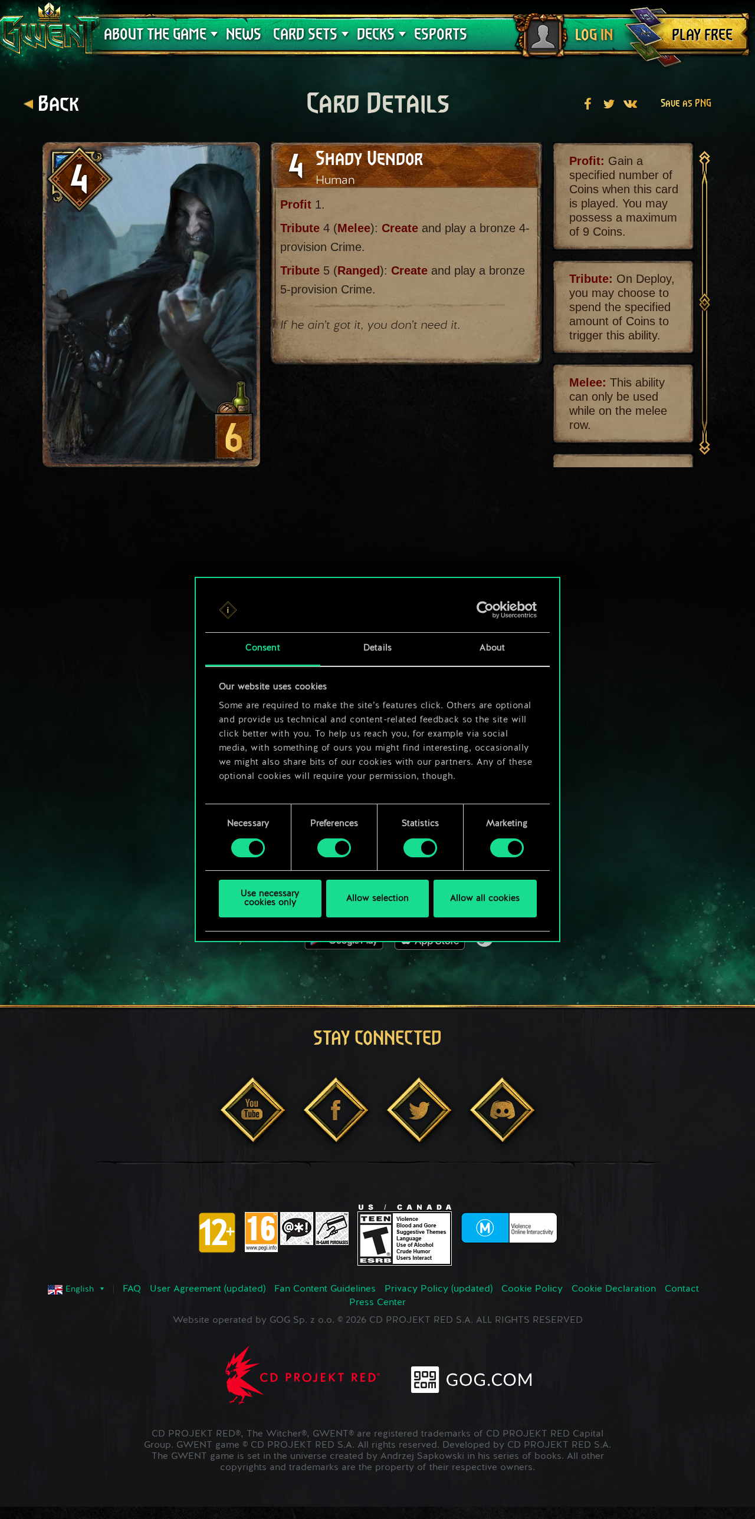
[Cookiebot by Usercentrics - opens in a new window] (485, 610)
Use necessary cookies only (270, 899)
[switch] (334, 847)
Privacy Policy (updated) (439, 1289)
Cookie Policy (532, 1289)
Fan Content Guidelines (325, 1289)
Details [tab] (377, 649)
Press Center (377, 1302)
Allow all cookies (485, 898)
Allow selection (377, 898)
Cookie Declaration (614, 1289)
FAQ (132, 1289)
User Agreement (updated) (207, 1289)
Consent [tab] (262, 649)
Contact (682, 1289)
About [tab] (492, 649)
